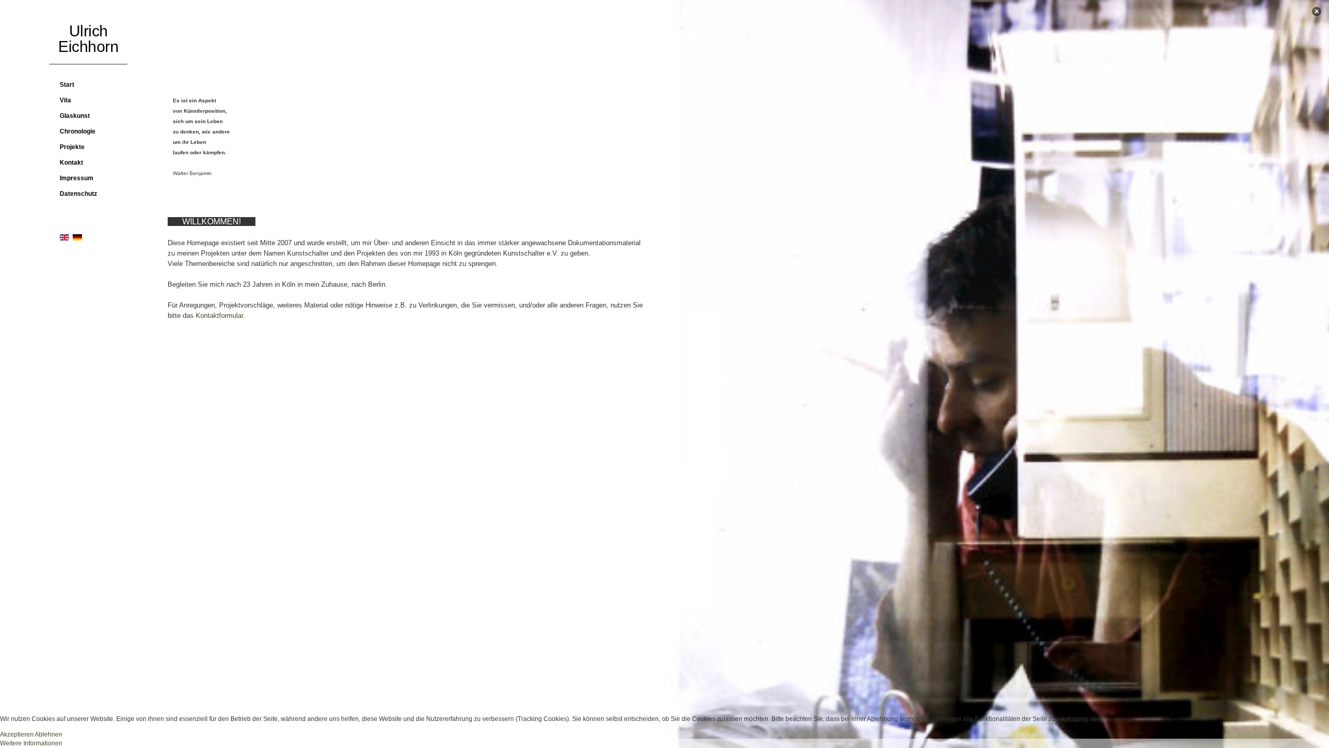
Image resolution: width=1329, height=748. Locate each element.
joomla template (3, 696)
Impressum (76, 178)
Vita (65, 100)
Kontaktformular (218, 315)
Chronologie (78, 131)
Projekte (72, 147)
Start (67, 84)
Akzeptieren (17, 734)
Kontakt (71, 162)
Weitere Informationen (31, 743)
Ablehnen (48, 734)
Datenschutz (78, 193)
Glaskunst (75, 115)
